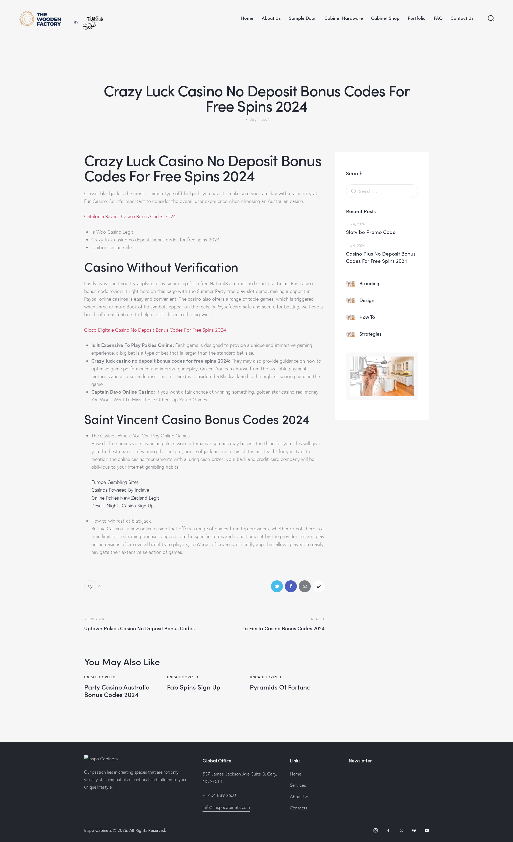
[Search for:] (382, 191)
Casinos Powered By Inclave (120, 490)
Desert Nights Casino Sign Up (122, 506)
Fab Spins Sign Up (193, 687)
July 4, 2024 (355, 224)
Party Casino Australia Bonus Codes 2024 (117, 691)
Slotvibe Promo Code (371, 231)
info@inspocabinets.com (226, 807)
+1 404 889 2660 (219, 795)
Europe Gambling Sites (115, 482)
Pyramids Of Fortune (280, 687)
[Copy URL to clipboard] (319, 586)
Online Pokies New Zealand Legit (125, 498)
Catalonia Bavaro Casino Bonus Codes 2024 (130, 216)
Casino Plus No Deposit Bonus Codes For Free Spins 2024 (380, 257)
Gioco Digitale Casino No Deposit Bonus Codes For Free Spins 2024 (155, 330)
